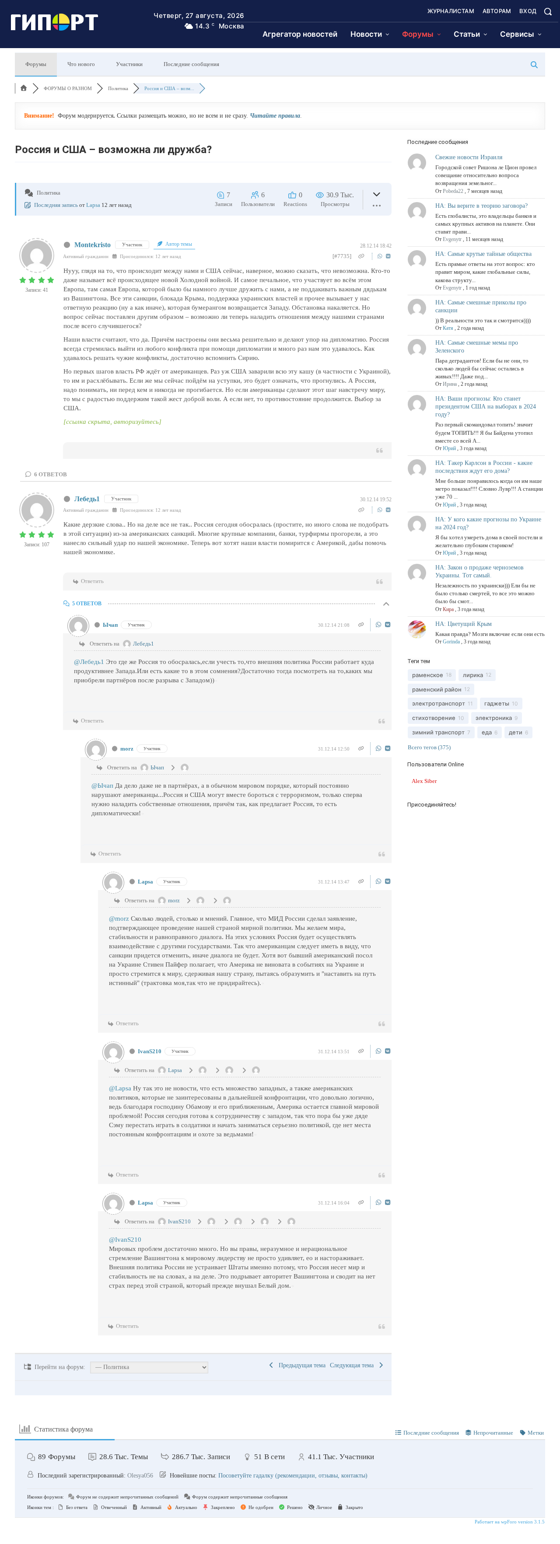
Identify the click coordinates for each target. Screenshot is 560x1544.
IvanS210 (149, 1051)
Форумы (35, 64)
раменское (427, 674)
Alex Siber (424, 781)
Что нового (81, 64)
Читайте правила (275, 115)
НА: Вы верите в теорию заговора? (481, 206)
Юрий (449, 448)
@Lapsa (120, 1088)
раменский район (437, 689)
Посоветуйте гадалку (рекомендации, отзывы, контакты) (293, 1475)
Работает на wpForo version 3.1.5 (509, 1521)
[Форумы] (24, 88)
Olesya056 (140, 1475)
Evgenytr (452, 239)
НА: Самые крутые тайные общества (483, 254)
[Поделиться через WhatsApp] (381, 256)
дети (515, 732)
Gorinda (451, 642)
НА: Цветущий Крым (463, 624)
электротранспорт (438, 703)
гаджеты (496, 703)
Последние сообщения (191, 64)
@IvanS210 (125, 1239)
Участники (129, 64)
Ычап (110, 625)
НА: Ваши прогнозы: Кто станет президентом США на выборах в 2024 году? (485, 406)
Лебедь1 (87, 499)
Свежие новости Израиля (468, 157)
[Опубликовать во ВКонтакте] (388, 256)
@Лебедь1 (89, 661)
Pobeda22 (453, 191)
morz (126, 748)
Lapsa (93, 205)
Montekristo (92, 244)
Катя (448, 328)
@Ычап (102, 785)
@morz (119, 918)
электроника (494, 717)
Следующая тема (353, 1365)
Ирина (450, 384)
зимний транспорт (438, 732)
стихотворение (433, 717)
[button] (547, 11)
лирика (473, 674)
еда (487, 732)
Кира (448, 609)
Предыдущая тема (300, 1365)
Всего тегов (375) (429, 747)
